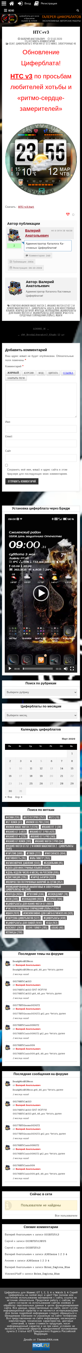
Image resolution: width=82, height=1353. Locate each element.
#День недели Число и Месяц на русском (32, 872)
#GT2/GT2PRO (34, 817)
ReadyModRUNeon (23, 961)
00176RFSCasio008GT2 (26, 1025)
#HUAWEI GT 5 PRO (42, 836)
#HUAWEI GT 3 (16, 832)
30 (10, 791)
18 (31, 776)
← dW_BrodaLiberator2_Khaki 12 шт (41, 335)
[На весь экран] (72, 669)
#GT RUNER (14, 822)
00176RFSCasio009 (24, 1045)
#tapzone (14, 853)
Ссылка (68, 372)
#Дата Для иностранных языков (28, 868)
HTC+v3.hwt (26, 207)
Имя (7, 422)
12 (41, 768)
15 (72, 768)
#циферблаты (55, 918)
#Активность (16, 858)
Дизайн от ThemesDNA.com (41, 1340)
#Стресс (54, 899)
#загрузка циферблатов (23, 918)
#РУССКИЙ (35, 894)
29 (72, 784)
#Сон (12, 899)
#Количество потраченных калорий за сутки (34, 882)
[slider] (38, 669)
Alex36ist (14, 927)
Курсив (28, 372)
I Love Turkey (37, 927)
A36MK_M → (41, 329)
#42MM (13, 817)
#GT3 (54, 817)
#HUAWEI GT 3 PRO (42, 832)
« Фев (8, 797)
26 (41, 784)
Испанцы (14, 932)
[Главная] (12, 3)
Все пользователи (66, 1216)
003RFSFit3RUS (35, 1241)
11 (31, 768)
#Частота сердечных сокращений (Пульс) (46, 314)
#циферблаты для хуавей (47, 313)
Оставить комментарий (41, 41)
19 (41, 776)
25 (31, 784)
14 (61, 768)
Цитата (53, 372)
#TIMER (34, 853)
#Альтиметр (40, 858)
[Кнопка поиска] (78, 10)
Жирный (13, 372)
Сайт (8, 451)
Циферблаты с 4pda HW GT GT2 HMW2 (36, 43)
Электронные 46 (67, 43)
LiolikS (57, 927)
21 (61, 776)
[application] (41, 593)
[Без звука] (66, 669)
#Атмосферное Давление (23, 863)
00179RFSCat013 (22, 981)
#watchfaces (55, 853)
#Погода (39, 310)
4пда (52, 923)
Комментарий (14, 366)
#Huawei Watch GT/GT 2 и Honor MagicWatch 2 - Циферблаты (41, 307)
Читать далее (55, 969)
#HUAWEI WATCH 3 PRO (49, 841)
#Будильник (53, 863)
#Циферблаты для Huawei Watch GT (29, 904)
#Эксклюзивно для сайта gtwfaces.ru (48, 913)
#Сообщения (52, 310)
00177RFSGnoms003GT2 (26, 1005)
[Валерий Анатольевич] (14, 235)
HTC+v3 (41, 32)
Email (8, 436)
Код (41, 372)
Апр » (18, 797)
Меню (11, 10)
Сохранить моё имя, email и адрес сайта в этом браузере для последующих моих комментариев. (37, 472)
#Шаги (59, 315)
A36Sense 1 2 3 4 (55, 1254)
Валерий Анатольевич (33, 39)
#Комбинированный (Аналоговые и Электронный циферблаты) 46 (33, 888)
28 (61, 784)
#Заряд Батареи (25, 310)
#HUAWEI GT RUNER (18, 841)
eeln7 (12, 43)
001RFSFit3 (51, 1235)
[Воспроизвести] (10, 669)
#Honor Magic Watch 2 (33, 305)
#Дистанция (16, 877)
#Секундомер (58, 894)
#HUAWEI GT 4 (16, 836)
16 (10, 776)
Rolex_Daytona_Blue (57, 1267)
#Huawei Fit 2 (51, 827)
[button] (41, 593)
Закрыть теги (16, 378)
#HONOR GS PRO (37, 822)
